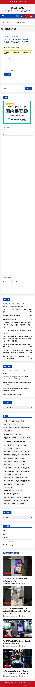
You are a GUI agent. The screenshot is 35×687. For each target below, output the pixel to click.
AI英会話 (8, 431)
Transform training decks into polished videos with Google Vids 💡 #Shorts (16, 610)
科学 (24, 500)
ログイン (7, 74)
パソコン (8, 477)
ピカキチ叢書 (7, 277)
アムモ (17, 448)
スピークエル (19, 461)
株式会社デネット (23, 497)
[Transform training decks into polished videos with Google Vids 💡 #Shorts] (17, 596)
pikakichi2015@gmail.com (11, 583)
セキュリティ (9, 464)
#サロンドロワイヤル (11, 424)
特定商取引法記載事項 (9, 319)
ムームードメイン (8, 127)
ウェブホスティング (21, 451)
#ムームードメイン (11, 427)
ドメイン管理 (9, 471)
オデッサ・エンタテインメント (14, 458)
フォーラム (10, 36)
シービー (8, 461)
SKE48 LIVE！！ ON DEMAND (14, 442)
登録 (4, 530)
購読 (31, 16)
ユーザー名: (7, 58)
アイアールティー (19, 445)
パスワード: (7, 64)
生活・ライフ (8, 573)
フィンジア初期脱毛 (22, 481)
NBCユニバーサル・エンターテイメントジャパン (17, 438)
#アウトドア (9, 421)
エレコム (26, 455)
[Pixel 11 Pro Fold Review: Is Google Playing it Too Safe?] (17, 628)
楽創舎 (7, 500)
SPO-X (7, 445)
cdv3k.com (17, 7)
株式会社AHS (9, 497)
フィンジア (8, 481)
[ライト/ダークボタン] (17, 16)
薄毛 (23, 503)
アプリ (8, 448)
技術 (7, 494)
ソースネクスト (10, 468)
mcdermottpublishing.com (11, 315)
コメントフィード (8, 541)
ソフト (21, 464)
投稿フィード (7, 537)
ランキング (19, 484)
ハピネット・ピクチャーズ (12, 474)
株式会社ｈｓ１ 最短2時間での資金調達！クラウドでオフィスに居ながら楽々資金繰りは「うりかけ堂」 (17, 325)
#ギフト (20, 421)
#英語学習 (25, 427)
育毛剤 (15, 503)
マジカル (8, 484)
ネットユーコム (23, 471)
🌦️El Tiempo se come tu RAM (12, 394)
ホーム (4, 36)
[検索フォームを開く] (21, 16)
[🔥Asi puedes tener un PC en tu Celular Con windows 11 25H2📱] (17, 658)
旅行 (16, 494)
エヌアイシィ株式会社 (12, 455)
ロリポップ (8, 487)
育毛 (6, 503)
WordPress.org (8, 545)
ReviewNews (12, 685)
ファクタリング (22, 477)
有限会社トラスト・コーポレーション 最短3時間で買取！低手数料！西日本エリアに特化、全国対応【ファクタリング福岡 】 (17, 339)
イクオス (8, 451)
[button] (3, 16)
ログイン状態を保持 (11, 70)
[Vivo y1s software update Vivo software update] (17, 566)
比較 (15, 500)
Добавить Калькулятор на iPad (13, 306)
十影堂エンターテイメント (13, 490)
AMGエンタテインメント (13, 434)
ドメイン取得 (23, 468)
